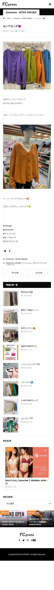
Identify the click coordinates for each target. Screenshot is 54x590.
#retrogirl (7, 225)
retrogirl (18, 263)
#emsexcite (8, 229)
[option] (13, 519)
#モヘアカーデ (9, 237)
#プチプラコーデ (10, 241)
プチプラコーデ (38, 263)
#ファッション (9, 233)
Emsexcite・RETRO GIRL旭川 (21, 12)
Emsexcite (10, 263)
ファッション (27, 263)
